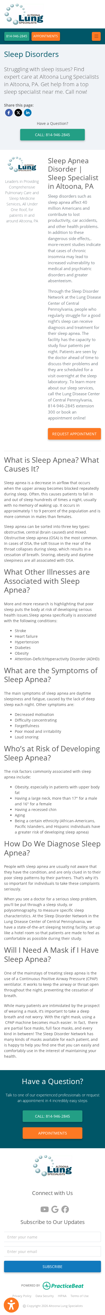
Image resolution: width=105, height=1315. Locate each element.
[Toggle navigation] (96, 36)
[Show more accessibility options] (11, 1305)
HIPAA (62, 1296)
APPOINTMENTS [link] (52, 1133)
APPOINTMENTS (45, 36)
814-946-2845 (16, 36)
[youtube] (42, 1207)
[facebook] (62, 1207)
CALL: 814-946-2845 (52, 134)
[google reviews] (52, 1207)
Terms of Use (80, 1296)
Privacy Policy (22, 1296)
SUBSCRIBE (52, 1266)
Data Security (45, 1296)
